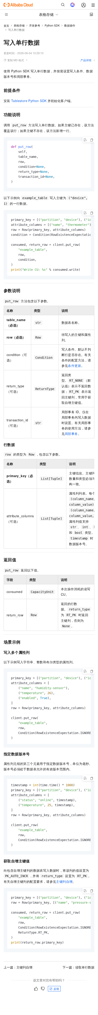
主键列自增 (64, 881)
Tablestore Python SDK (28, 100)
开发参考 (34, 25)
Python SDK (52, 25)
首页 (6, 25)
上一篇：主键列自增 (18, 967)
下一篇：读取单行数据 (78, 967)
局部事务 (71, 433)
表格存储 (19, 25)
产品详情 (85, 60)
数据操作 (69, 25)
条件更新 (74, 365)
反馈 (56, 989)
